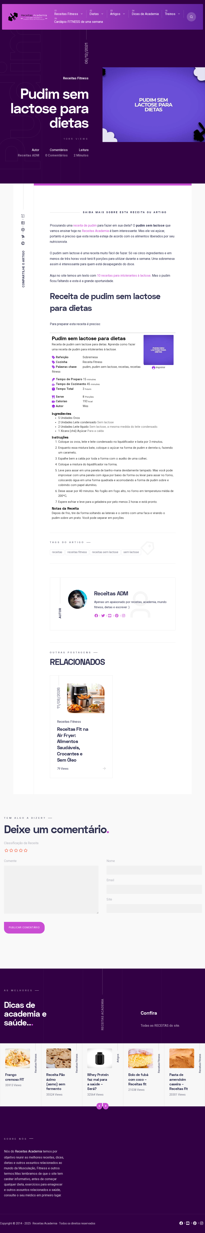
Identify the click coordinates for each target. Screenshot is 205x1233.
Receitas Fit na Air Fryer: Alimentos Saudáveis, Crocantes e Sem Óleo (72, 744)
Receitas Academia (95, 231)
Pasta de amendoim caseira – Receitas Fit (178, 1081)
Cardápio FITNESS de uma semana (78, 22)
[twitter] (103, 616)
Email (110, 880)
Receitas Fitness (66, 14)
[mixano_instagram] (202, 1224)
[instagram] (124, 616)
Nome (111, 861)
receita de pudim (85, 225)
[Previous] (99, 1106)
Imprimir (160, 367)
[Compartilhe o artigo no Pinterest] (24, 230)
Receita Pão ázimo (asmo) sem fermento (55, 1081)
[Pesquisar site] (191, 16)
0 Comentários (56, 155)
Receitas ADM (28, 155)
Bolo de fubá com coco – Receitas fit (138, 1079)
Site (109, 899)
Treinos (170, 14)
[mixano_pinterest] (195, 1224)
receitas (57, 552)
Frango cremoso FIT (14, 1077)
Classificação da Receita (21, 843)
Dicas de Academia (145, 14)
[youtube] (110, 616)
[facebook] (96, 616)
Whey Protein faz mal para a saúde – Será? (98, 1081)
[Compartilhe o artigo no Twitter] (24, 236)
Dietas (94, 14)
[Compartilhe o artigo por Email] (24, 216)
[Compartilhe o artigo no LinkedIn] (24, 223)
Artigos (115, 14)
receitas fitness (77, 552)
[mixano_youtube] (188, 1224)
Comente (10, 861)
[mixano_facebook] (181, 1224)
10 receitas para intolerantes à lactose (124, 275)
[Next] (106, 1106)
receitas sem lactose (105, 552)
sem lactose (131, 552)
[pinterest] (117, 616)
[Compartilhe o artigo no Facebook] (24, 243)
